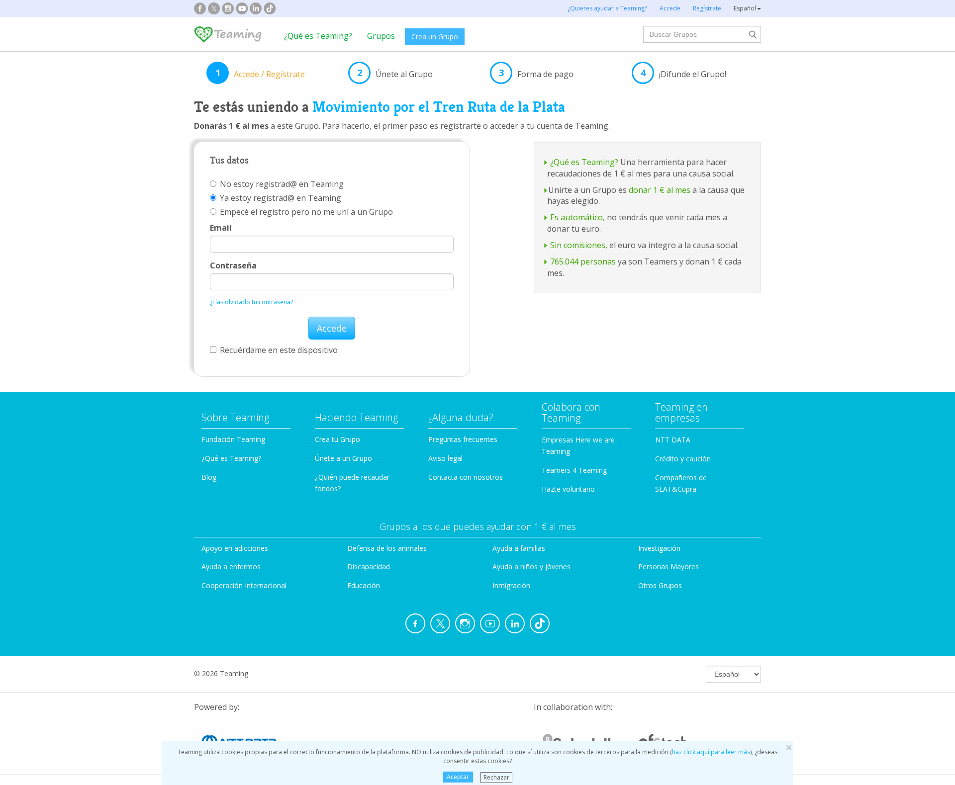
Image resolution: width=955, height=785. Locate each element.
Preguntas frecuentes (462, 439)
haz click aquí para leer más (711, 752)
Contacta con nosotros (465, 477)
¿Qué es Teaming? (318, 35)
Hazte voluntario (568, 489)
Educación (363, 585)
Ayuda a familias (518, 548)
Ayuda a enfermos (231, 566)
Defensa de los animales (387, 548)
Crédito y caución (683, 458)
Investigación (659, 548)
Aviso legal (445, 458)
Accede (332, 328)
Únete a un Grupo (343, 458)
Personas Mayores (668, 566)
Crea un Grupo (434, 36)
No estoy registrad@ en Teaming (282, 183)
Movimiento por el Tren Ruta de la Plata (438, 106)
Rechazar (496, 777)
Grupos (381, 35)
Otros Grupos (660, 585)
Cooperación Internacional (243, 585)
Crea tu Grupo (337, 439)
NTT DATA (672, 439)
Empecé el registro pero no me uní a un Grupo (306, 211)
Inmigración (511, 585)
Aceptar (458, 777)
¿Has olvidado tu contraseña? (251, 302)
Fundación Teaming (233, 439)
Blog (208, 477)
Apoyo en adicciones (234, 548)
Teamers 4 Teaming (574, 470)
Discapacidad (368, 566)
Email (221, 227)
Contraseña (233, 265)
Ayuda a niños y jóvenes (531, 566)
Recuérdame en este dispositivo (279, 350)
